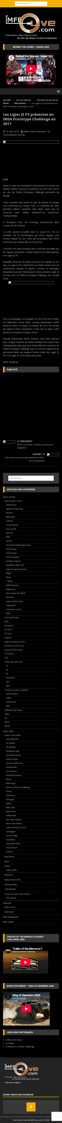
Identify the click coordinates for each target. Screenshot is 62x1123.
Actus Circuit (23, 100)
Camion (9, 520)
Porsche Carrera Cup (14, 645)
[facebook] (31, 1106)
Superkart (10, 605)
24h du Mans (12, 693)
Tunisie (9, 851)
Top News (10, 839)
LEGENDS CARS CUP (15, 565)
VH (6, 718)
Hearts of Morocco (14, 763)
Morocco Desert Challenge (18, 787)
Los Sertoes (11, 771)
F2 (7, 665)
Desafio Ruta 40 (13, 755)
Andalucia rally (12, 751)
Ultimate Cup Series (13, 710)
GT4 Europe (11, 553)
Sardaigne (10, 831)
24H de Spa (11, 504)
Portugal (10, 799)
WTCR (7, 726)
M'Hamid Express (14, 775)
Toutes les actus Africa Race (17, 894)
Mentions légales (12, 1082)
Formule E (10, 677)
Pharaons (10, 795)
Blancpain (10, 516)
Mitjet (8, 573)
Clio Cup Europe (12, 617)
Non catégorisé (10, 916)
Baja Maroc (10, 856)
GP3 (8, 685)
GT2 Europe (11, 549)
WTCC (7, 722)
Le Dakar (9, 1043)
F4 (7, 673)
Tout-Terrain (11, 847)
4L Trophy (10, 743)
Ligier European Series (16, 569)
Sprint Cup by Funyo (14, 649)
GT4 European (12, 557)
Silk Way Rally (11, 884)
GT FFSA (8, 629)
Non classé (8, 921)
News (8, 577)
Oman (9, 791)
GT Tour (8, 633)
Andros (9, 512)
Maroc (9, 779)
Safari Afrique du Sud (16, 827)
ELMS (8, 697)
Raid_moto (11, 811)
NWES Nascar (12, 585)
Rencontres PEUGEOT (16, 593)
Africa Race (11, 898)
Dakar (7, 866)
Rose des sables (13, 819)
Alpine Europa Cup (14, 508)
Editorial (7, 903)
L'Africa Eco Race (13, 1039)
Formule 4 (9, 625)
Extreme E (9, 875)
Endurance (11, 701)
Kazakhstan (11, 767)
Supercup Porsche (14, 601)
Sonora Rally (12, 835)
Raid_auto (10, 807)
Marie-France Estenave (34, 131)
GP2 (8, 681)
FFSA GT (9, 532)
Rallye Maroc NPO (13, 879)
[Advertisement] (31, 406)
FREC (8, 537)
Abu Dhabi (10, 747)
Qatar (8, 803)
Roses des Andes (14, 823)
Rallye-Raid (11, 815)
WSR (8, 613)
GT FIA (9, 541)
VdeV (7, 714)
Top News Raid (13, 843)
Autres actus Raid (12, 735)
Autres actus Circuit (13, 501)
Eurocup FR (11, 529)
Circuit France (12, 525)
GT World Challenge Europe (18, 545)
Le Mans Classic (13, 561)
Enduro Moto (12, 759)
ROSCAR (10, 597)
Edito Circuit (10, 907)
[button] (57, 91)
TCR (6, 657)
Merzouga (10, 783)
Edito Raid (9, 911)
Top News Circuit (13, 609)
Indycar (8, 637)
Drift (6, 621)
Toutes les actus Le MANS (16, 690)
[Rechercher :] (31, 3)
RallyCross (11, 589)
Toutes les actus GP (14, 661)
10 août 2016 (12, 131)
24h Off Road (12, 739)
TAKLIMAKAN (10, 889)
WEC (8, 706)
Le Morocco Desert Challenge (19, 1046)
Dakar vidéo (11, 870)
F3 (7, 669)
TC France (9, 653)
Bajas (7, 861)
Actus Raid (8, 731)
